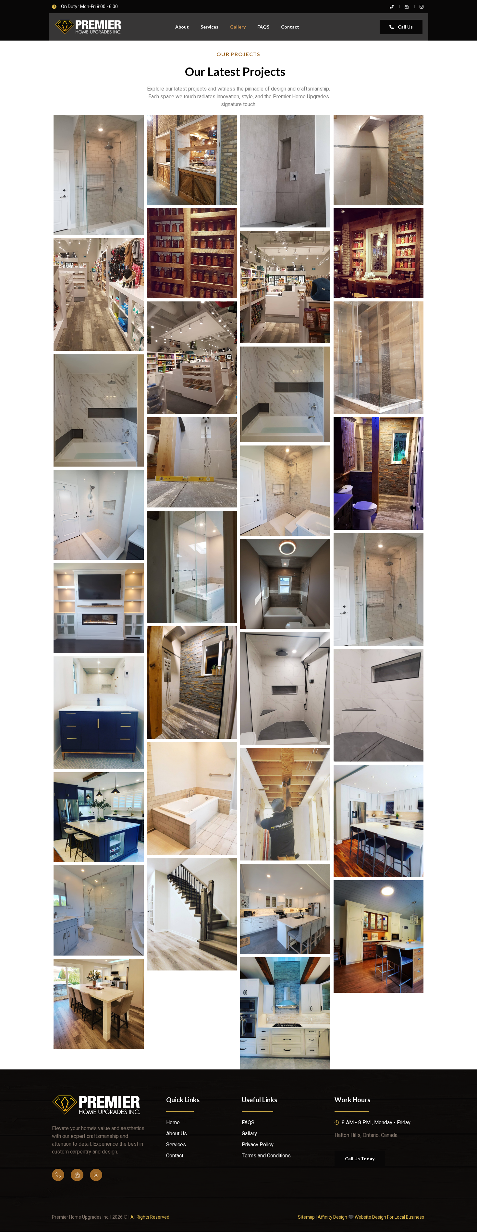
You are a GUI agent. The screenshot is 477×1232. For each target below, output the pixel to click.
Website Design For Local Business (390, 1217)
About (182, 27)
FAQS (263, 27)
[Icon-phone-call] (58, 1175)
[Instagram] (96, 1175)
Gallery (238, 27)
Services (209, 27)
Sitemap (306, 1217)
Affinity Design (332, 1217)
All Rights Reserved (149, 1217)
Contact (290, 27)
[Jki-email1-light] (77, 1175)
